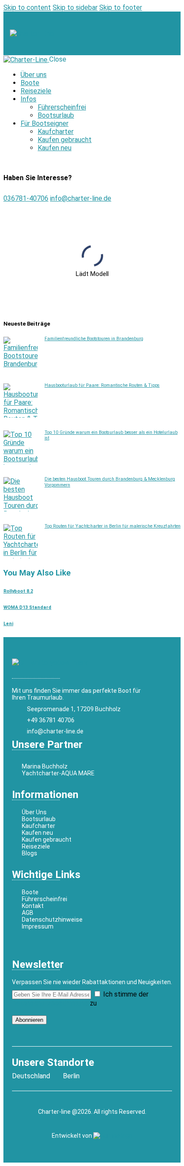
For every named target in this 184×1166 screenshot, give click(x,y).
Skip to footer (120, 7)
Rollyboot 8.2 (18, 591)
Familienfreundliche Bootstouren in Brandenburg (94, 338)
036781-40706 (25, 198)
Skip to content (27, 7)
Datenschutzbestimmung (50, 1003)
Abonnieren (29, 1020)
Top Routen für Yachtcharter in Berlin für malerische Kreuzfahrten (113, 526)
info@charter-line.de (80, 198)
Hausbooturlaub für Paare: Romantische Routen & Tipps (102, 385)
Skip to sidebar (75, 7)
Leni (8, 623)
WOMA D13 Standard (27, 607)
